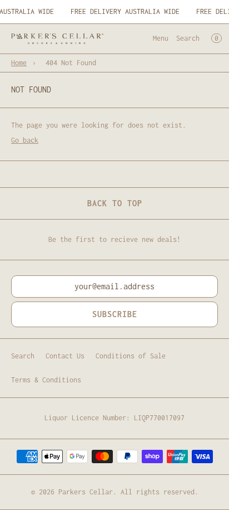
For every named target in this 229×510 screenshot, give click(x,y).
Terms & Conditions (46, 380)
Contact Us (65, 356)
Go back (24, 140)
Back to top (114, 203)
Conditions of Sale (131, 356)
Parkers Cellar (85, 492)
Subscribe (114, 314)
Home (19, 63)
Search (188, 38)
